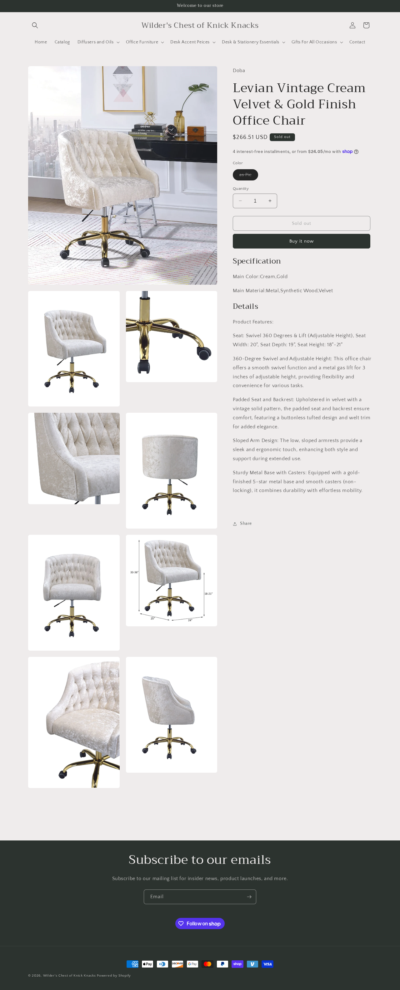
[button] (35, 25)
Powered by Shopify (114, 976)
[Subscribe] (249, 896)
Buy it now (301, 241)
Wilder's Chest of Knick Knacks (69, 976)
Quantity (241, 188)
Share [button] (246, 523)
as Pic (248, 176)
